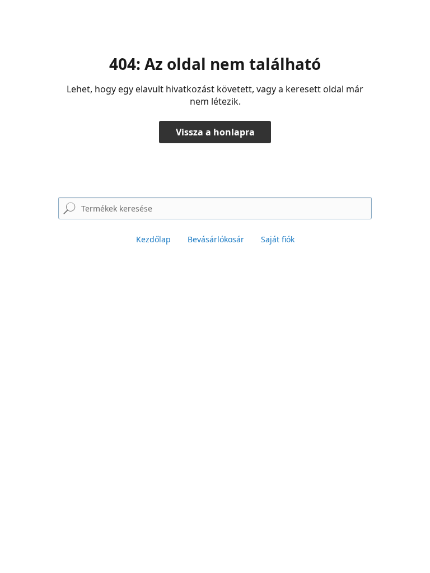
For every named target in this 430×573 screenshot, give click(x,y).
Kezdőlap (153, 239)
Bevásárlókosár (216, 239)
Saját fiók (278, 239)
